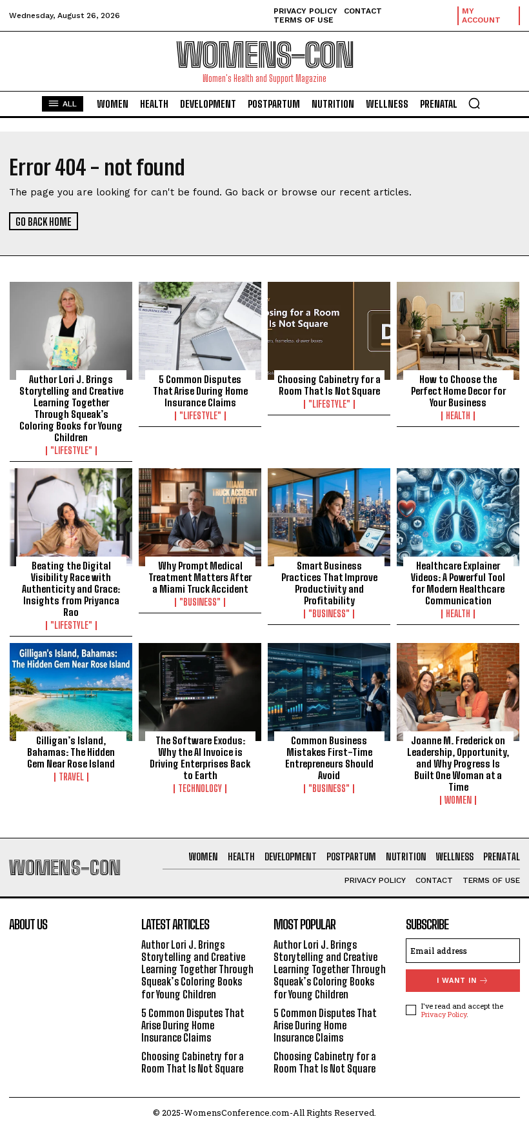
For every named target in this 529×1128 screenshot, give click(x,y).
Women (458, 800)
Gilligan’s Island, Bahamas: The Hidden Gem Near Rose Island (71, 752)
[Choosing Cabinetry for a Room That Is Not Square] (329, 331)
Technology (200, 788)
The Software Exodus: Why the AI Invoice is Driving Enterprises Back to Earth (200, 758)
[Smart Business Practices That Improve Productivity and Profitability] (329, 517)
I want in (457, 980)
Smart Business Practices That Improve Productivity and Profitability (329, 583)
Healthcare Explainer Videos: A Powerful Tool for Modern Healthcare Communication (458, 583)
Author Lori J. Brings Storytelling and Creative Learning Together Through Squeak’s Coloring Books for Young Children (71, 408)
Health (458, 416)
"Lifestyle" (71, 450)
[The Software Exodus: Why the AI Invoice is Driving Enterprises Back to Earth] (200, 692)
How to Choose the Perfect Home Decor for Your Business (458, 390)
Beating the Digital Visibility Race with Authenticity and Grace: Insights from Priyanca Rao (71, 589)
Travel (71, 777)
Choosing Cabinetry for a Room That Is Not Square (329, 385)
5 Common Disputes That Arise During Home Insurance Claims (200, 390)
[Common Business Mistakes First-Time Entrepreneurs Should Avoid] (329, 692)
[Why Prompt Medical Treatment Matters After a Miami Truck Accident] (200, 517)
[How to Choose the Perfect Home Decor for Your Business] (458, 331)
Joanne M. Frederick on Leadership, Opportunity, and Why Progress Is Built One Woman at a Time (458, 764)
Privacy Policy (443, 1014)
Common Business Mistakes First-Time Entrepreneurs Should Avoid (329, 758)
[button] (474, 103)
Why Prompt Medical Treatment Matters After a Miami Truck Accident (200, 577)
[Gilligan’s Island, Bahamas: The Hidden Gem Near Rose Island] (71, 692)
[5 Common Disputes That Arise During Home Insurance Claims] (200, 331)
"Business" (200, 602)
